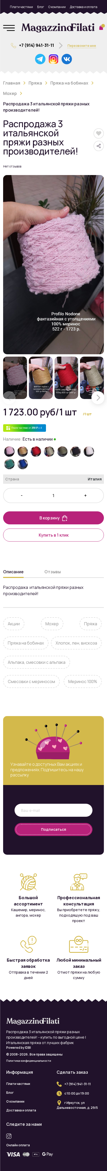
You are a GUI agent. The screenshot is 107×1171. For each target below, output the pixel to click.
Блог (40, 7)
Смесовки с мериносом (31, 681)
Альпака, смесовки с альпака (36, 662)
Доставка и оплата (83, 7)
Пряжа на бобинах (69, 83)
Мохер (10, 93)
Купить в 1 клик (54, 535)
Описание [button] (13, 572)
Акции (14, 624)
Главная (11, 83)
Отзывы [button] (52, 572)
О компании (57, 7)
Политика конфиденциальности (28, 1061)
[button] (97, 397)
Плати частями (21, 7)
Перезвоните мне (82, 45)
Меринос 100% (82, 681)
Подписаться (53, 829)
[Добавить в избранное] (99, 133)
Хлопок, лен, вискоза (76, 643)
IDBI (28, 1047)
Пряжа (35, 83)
